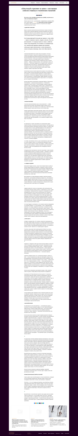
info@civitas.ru (29, 433)
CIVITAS (13, 2)
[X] (39, 403)
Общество (33, 2)
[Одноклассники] (35, 403)
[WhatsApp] (42, 403)
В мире (56, 2)
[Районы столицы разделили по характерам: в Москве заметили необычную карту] (39, 411)
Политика (38, 2)
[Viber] (40, 403)
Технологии (52, 2)
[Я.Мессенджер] (37, 403)
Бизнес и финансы (44, 2)
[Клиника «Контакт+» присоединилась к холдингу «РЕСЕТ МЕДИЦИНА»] (58, 411)
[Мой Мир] (43, 403)
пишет (35, 22)
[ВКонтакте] (34, 403)
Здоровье (51, 418)
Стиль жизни (62, 2)
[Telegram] (38, 403)
